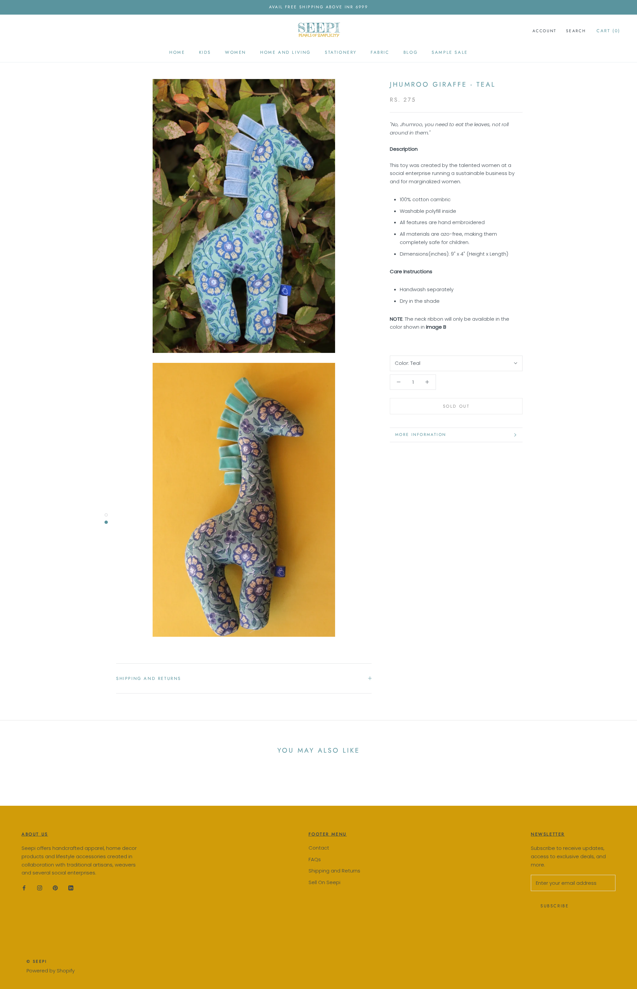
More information (420, 435)
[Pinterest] (55, 888)
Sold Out (456, 406)
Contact (319, 847)
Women (235, 52)
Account (544, 31)
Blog (410, 52)
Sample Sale (450, 52)
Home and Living (285, 52)
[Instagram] (39, 888)
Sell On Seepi (324, 882)
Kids (205, 52)
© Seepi (37, 961)
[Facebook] (24, 888)
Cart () (608, 31)
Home (177, 52)
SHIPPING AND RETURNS (148, 678)
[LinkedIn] (70, 888)
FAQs (315, 859)
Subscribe (554, 906)
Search (576, 31)
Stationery (341, 52)
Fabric (380, 52)
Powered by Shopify (51, 970)
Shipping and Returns (334, 870)
